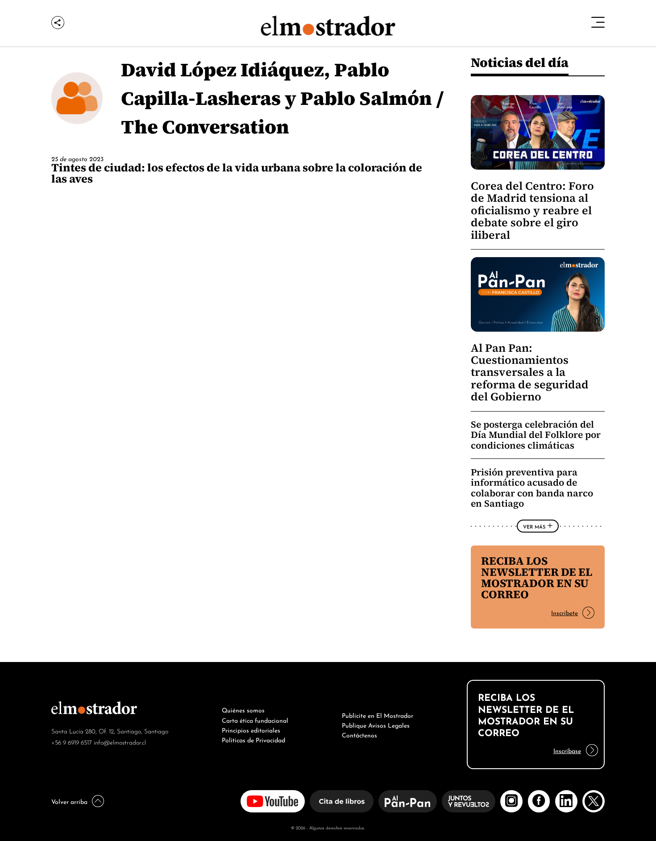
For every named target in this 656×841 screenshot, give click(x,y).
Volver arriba (69, 800)
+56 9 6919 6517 (71, 741)
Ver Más (534, 526)
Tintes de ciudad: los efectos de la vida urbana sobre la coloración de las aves (236, 173)
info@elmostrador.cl (120, 741)
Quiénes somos (243, 709)
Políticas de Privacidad (253, 739)
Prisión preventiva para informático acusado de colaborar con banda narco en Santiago (532, 488)
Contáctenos (359, 734)
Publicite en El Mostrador (377, 714)
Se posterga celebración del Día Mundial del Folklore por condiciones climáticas (536, 435)
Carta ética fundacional (255, 719)
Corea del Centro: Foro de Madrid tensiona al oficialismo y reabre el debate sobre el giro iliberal (532, 210)
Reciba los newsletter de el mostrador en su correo (536, 577)
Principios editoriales (251, 729)
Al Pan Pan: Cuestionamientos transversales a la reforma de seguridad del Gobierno (530, 372)
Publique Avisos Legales (376, 724)
